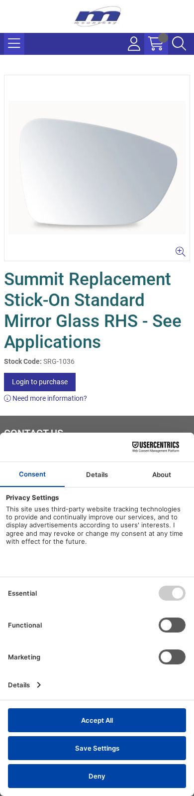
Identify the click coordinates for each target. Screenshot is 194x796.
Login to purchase (40, 382)
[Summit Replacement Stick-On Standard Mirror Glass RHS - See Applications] (97, 168)
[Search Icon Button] (179, 44)
